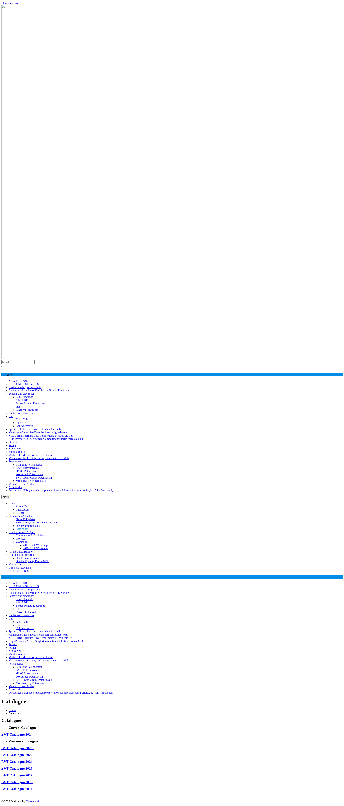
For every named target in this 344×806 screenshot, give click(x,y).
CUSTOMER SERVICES (24, 384)
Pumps (12, 445)
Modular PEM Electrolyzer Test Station (31, 454)
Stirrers (13, 442)
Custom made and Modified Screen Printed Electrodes (39, 390)
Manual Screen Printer (21, 483)
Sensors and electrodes (21, 393)
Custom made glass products (25, 387)
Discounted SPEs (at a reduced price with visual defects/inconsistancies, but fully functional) (61, 490)
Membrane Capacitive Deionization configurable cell (38, 432)
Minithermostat (17, 451)
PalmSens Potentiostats (29, 464)
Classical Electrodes (27, 409)
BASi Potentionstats (27, 467)
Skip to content (9, 2)
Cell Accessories (25, 425)
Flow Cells (22, 422)
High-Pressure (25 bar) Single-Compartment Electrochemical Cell (46, 438)
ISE (18, 406)
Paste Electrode (24, 396)
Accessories (15, 487)
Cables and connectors (21, 413)
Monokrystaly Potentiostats (31, 480)
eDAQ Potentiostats (27, 471)
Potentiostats (16, 461)
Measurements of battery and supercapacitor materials (39, 458)
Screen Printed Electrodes (30, 403)
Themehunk (32, 801)
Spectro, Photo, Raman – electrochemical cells (35, 429)
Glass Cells (22, 419)
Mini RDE (22, 400)
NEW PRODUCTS (20, 380)
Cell (11, 416)
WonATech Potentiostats (29, 474)
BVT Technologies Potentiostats (34, 477)
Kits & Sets (15, 448)
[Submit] (2, 366)
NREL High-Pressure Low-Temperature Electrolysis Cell (41, 435)
